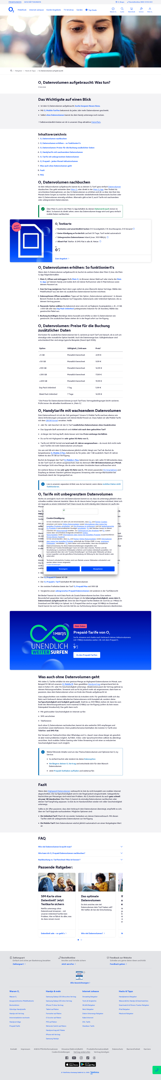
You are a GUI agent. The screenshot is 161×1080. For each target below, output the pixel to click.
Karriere (147, 1049)
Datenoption (89, 759)
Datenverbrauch (102, 209)
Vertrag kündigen (101, 1052)
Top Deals (92, 10)
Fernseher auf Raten (53, 1013)
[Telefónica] (94, 1072)
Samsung (52, 1038)
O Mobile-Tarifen (52, 110)
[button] (22, 9)
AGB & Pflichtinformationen (46, 1049)
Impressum (25, 1049)
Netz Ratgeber (88, 1009)
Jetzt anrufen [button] (67, 964)
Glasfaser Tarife (88, 1026)
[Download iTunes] (72, 1064)
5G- (110, 470)
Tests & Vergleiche (89, 1001)
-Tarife (14, 1026)
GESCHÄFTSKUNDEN (32, 2)
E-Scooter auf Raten (53, 1017)
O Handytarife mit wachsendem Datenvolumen (61, 152)
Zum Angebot (61, 258)
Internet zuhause (36, 9)
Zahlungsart (18, 964)
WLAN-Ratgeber (88, 1005)
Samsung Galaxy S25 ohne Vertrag (59, 1001)
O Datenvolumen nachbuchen (53, 138)
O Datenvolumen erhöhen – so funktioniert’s (60, 143)
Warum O (13, 996)
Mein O (74, 189)
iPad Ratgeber (124, 1009)
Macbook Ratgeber (126, 1013)
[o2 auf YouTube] (74, 1057)
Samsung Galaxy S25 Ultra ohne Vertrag (61, 996)
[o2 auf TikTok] (87, 1057)
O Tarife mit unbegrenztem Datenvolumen (59, 156)
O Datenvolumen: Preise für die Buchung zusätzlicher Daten (67, 147)
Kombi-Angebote (54, 9)
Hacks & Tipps (30, 71)
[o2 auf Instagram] (81, 1057)
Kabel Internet (87, 1017)
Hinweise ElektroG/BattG (72, 1049)
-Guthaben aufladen (66, 770)
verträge (15, 1022)
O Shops (121, 2)
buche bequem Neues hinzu (87, 106)
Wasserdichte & (133, 1001)
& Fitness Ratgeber (134, 1005)
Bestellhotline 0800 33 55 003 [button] (140, 2)
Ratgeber (18, 71)
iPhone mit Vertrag (53, 1034)
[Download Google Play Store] (88, 1064)
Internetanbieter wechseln (19, 1017)
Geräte (79, 9)
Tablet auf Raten (52, 1009)
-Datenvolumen (59, 791)
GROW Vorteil (52, 420)
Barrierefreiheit (133, 1049)
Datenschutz (117, 1049)
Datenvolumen (114, 186)
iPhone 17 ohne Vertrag (54, 1005)
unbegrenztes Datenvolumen (72, 591)
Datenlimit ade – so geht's (53, 933)
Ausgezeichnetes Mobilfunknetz (21, 1001)
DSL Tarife (86, 1022)
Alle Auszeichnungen (79, 982)
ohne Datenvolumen (55, 115)
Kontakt (13, 1049)
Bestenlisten (14, 1005)
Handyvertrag (94, 684)
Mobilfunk (22, 9)
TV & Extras (69, 9)
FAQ (42, 174)
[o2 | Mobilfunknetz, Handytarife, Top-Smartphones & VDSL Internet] (11, 70)
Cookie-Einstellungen (61, 1052)
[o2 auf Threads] (94, 1057)
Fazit (42, 170)
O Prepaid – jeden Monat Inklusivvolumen (59, 161)
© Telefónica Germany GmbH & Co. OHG (75, 1072)
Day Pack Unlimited (65, 308)
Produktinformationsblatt (97, 1049)
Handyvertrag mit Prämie (55, 1030)
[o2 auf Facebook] (66, 1057)
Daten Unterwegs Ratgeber (92, 1013)
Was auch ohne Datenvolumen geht (56, 165)
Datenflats (96, 122)
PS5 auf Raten (51, 1022)
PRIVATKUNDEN (15, 2)
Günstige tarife (17, 1009)
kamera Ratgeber (128, 996)
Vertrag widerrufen (82, 1052)
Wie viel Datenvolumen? (92, 933)
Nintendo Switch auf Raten (56, 1026)
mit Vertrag (16, 1013)
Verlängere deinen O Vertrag (62, 763)
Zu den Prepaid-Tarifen (86, 655)
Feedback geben (118, 964)
